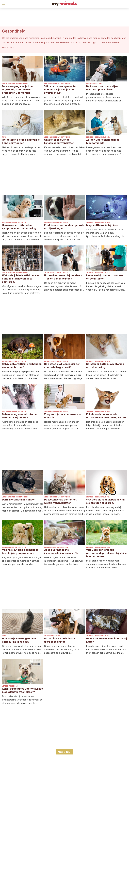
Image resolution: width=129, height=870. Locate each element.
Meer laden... (64, 752)
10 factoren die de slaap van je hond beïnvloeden (21, 141)
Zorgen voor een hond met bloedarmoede (102, 141)
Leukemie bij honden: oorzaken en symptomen (105, 277)
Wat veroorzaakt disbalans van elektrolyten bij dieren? (105, 501)
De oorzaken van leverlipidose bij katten (106, 640)
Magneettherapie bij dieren (102, 225)
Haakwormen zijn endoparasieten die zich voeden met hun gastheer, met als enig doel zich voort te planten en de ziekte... (22, 236)
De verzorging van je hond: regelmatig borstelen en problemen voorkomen (18, 89)
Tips (4, 137)
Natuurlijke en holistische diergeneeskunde (59, 640)
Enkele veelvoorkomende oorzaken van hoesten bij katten (106, 416)
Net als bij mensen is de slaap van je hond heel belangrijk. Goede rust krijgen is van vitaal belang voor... (21, 150)
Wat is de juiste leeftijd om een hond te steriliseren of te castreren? (21, 278)
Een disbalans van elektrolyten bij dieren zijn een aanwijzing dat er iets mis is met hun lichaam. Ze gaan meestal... (105, 511)
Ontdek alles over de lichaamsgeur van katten (59, 141)
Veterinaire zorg (52, 636)
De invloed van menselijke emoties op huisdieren (102, 88)
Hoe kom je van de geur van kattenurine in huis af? (19, 640)
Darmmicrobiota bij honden (18, 499)
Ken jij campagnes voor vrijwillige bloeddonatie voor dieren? (22, 690)
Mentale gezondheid (95, 84)
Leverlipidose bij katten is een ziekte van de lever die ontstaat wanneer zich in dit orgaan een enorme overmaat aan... (106, 650)
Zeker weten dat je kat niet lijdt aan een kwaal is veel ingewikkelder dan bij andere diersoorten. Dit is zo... (106, 375)
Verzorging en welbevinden (15, 84)
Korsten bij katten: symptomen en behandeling (105, 365)
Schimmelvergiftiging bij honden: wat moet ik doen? (22, 365)
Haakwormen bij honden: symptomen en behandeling (19, 227)
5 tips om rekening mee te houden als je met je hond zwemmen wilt (60, 89)
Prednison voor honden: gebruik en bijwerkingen (64, 227)
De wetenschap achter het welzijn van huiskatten (60, 501)
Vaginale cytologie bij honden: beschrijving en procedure (20, 551)
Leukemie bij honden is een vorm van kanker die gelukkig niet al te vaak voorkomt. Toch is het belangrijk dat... (106, 286)
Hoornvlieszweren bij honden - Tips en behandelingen (63, 277)
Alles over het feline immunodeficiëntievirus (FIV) (61, 551)
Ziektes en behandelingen (98, 137)
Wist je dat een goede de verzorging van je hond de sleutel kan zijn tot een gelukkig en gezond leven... (21, 100)
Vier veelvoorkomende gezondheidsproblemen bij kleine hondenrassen (106, 553)
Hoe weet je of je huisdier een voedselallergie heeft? (62, 365)
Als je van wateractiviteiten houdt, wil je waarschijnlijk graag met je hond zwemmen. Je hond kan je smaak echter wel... (63, 101)
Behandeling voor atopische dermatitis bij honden (19, 416)
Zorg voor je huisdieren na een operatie (63, 416)
